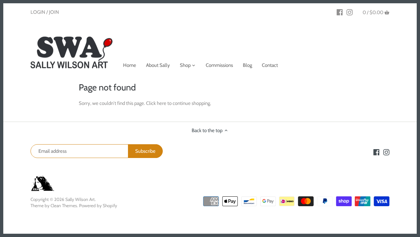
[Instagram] (349, 12)
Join (54, 12)
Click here (156, 103)
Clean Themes (64, 205)
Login (38, 12)
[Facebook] (340, 12)
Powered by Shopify (98, 205)
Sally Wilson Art (80, 199)
